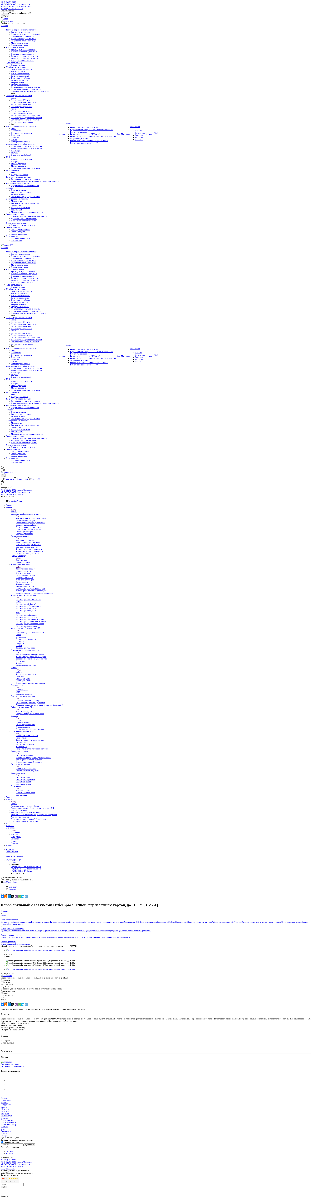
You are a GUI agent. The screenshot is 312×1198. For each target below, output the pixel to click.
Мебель (19, 672)
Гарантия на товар (8, 1124)
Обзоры (4, 1135)
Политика (5, 1111)
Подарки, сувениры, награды (28, 700)
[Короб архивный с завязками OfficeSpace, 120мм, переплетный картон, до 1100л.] (40, 950)
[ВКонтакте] (2, 896)
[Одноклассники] (5, 896)
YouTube (12, 890)
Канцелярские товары (25, 540)
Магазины (5, 1109)
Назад (13, 510)
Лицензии (5, 1114)
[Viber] (16, 896)
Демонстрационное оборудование (30, 654)
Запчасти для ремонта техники (28, 600)
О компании (16, 832)
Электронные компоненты (27, 736)
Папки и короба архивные (42, 937)
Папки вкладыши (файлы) (64, 937)
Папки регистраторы (84, 937)
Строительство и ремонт (26, 769)
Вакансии (5, 1107)
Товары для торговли (24, 755)
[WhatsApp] (19, 896)
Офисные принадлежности (62, 931)
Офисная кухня (22, 690)
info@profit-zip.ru (10, 882)
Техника (19, 720)
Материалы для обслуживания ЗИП (30, 632)
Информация (6, 1116)
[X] (12, 896)
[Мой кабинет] (2, 468)
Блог (3, 1129)
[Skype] (22, 896)
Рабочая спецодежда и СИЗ (27, 711)
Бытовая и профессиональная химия (31, 518)
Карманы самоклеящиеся (103, 937)
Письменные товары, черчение (38, 931)
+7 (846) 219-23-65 (8, 2)
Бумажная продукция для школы (113, 931)
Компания (5, 1098)
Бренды (4, 1133)
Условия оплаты (7, 1120)
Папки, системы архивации (139, 931)
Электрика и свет (23, 790)
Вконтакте (12, 887)
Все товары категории (10, 1064)
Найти (4, 1187)
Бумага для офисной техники (13, 931)
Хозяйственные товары (25, 569)
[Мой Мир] (9, 896)
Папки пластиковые (9, 937)
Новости (4, 1103)
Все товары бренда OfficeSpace (14, 1066)
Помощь (4, 1118)
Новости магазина (11, 1142)
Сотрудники (6, 1105)
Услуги (14, 804)
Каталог (14, 512)
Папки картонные (22, 944)
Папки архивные (8, 944)
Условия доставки (8, 1122)
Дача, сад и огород (23, 560)
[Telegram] (26, 896)
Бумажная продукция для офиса (87, 931)
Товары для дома (23, 777)
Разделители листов (121, 937)
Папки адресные (24, 937)
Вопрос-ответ (6, 1131)
